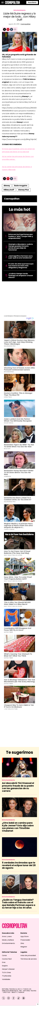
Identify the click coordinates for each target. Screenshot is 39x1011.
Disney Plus (23, 189)
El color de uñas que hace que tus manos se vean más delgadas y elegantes (20, 266)
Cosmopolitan (25, 24)
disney (7, 185)
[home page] (12, 2)
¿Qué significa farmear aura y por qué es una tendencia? (20, 257)
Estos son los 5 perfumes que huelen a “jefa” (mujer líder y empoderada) (20, 236)
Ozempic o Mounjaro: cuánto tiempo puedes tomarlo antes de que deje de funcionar (20, 247)
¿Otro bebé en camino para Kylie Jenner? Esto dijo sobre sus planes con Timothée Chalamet (18, 826)
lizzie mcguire (20, 185)
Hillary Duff (9, 189)
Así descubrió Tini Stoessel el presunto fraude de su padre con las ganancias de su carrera (18, 787)
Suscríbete (32, 2)
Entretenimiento (20, 10)
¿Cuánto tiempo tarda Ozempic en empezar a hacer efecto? (20, 275)
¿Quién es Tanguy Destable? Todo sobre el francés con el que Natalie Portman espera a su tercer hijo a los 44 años (18, 903)
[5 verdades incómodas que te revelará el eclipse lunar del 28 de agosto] (19, 847)
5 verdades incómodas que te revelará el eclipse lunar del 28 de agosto (19, 865)
